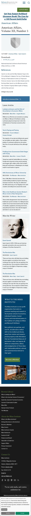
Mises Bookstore (5, 432)
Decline (8, 513)
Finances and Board (6, 438)
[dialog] (15, 506)
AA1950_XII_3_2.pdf (8, 59)
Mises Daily (13, 276)
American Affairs (9, 23)
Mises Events (4, 427)
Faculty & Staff (5, 435)
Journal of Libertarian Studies (9, 402)
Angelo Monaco (21, 113)
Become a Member (12, 360)
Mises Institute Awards (7, 430)
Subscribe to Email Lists (7, 440)
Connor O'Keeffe (21, 156)
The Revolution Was (9, 252)
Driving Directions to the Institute (10, 422)
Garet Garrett (22, 54)
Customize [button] (4, 509)
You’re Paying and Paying (11, 130)
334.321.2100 (8, 467)
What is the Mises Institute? (8, 419)
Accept (22, 513)
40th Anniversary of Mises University (14, 173)
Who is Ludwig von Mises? (8, 394)
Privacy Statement (6, 446)
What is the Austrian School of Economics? (12, 397)
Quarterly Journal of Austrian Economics (12, 400)
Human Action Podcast (7, 408)
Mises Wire (12, 113)
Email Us (3, 473)
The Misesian (13, 175)
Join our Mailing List (6, 476)
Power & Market (14, 133)
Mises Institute (22, 175)
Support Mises (23, 9)
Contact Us (4, 448)
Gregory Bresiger (7, 135)
